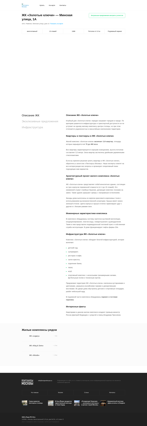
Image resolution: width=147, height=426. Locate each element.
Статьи (86, 392)
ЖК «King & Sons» (36, 346)
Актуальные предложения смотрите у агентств (107, 15)
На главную (34, 392)
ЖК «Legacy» (34, 336)
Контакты (63, 5)
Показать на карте (56, 24)
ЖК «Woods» (34, 355)
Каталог (60, 392)
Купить (42, 5)
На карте (52, 5)
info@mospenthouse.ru (45, 380)
